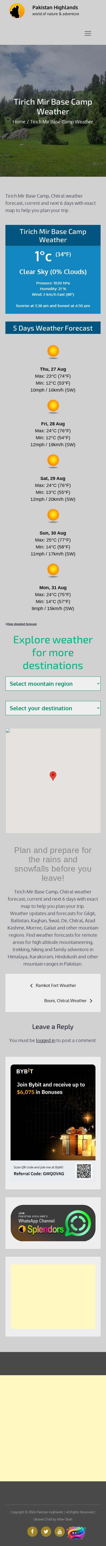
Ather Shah (64, 1519)
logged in (45, 1040)
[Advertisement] (53, 1296)
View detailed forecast (22, 624)
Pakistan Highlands (55, 7)
